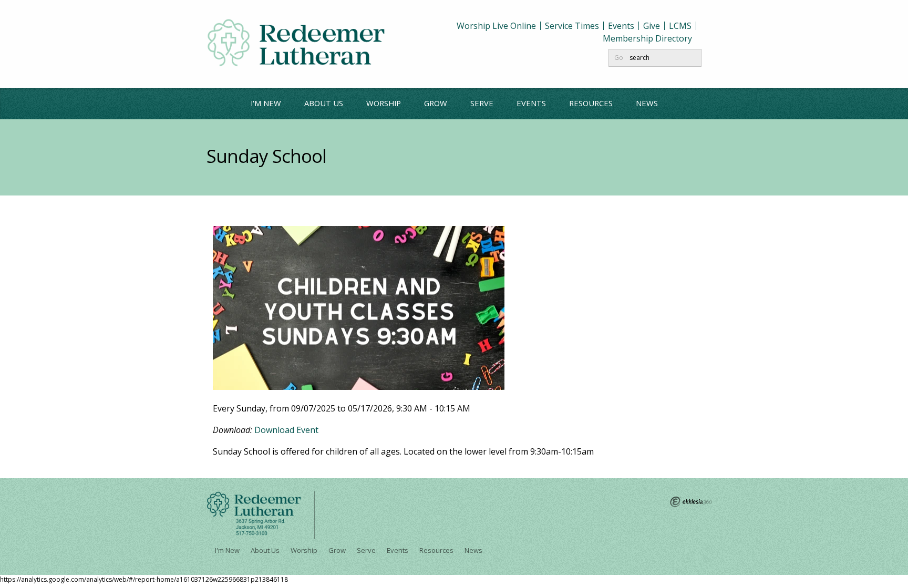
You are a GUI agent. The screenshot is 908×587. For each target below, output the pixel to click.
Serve (481, 103)
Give (651, 26)
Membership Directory (647, 38)
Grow (435, 103)
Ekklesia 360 (691, 502)
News (647, 103)
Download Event (286, 430)
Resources (591, 103)
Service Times (572, 26)
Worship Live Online (496, 26)
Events (621, 26)
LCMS (680, 26)
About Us (323, 103)
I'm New (266, 103)
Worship (383, 103)
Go (618, 57)
